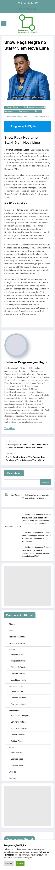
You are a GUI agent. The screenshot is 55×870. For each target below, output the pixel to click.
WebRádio (13, 771)
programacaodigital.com (17, 149)
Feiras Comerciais (18, 734)
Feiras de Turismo (18, 673)
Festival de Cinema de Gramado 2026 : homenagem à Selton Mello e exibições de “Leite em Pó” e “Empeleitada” (36, 536)
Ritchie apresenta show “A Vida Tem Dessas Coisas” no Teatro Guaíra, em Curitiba (27, 446)
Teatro (11, 630)
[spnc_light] (51, 24)
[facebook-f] (20, 9)
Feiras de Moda (17, 765)
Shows (37, 111)
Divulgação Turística (19, 667)
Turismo (12, 649)
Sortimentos (14, 710)
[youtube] (34, 9)
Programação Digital (17, 643)
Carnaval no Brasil (18, 697)
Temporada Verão (18, 654)
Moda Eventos (16, 752)
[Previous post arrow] (48, 444)
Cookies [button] (8, 863)
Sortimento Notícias (18, 721)
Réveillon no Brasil (18, 704)
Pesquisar (45, 482)
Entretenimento (24, 111)
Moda (11, 747)
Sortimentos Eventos (19, 728)
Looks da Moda (17, 758)
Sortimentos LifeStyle (19, 715)
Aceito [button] (20, 863)
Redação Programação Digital (17, 116)
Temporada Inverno (18, 660)
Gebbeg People (17, 741)
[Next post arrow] (48, 458)
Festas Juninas (17, 691)
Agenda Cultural (12, 107)
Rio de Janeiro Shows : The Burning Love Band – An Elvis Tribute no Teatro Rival (26, 458)
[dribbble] (27, 9)
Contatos (12, 778)
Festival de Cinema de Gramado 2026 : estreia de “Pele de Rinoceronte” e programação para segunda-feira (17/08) (36, 551)
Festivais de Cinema (17, 636)
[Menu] (3, 23)
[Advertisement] (27, 586)
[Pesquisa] (46, 24)
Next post (9, 453)
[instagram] (31, 9)
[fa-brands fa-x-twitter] (24, 9)
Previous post (11, 441)
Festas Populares (16, 686)
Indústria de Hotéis (18, 680)
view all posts (9, 428)
